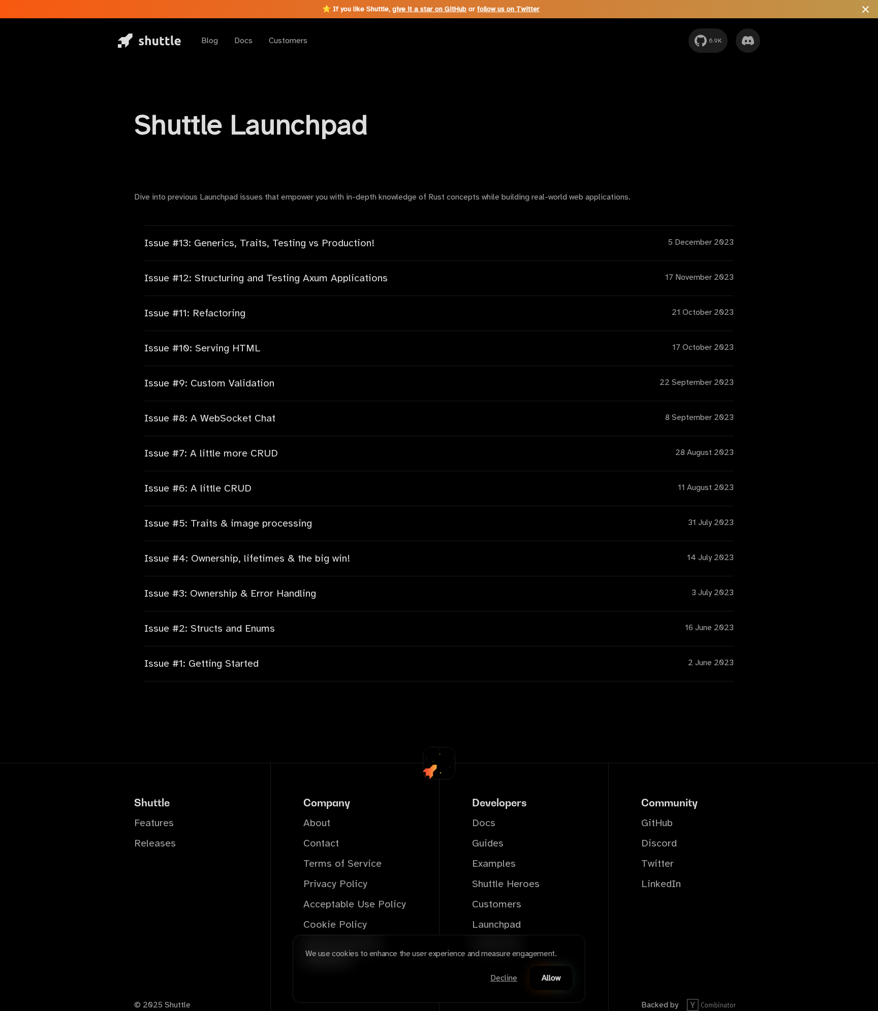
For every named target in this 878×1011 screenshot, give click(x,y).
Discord (659, 843)
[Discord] (748, 40)
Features (154, 823)
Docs (243, 41)
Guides (488, 843)
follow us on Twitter (508, 9)
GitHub (657, 823)
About (316, 823)
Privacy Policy (335, 883)
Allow (551, 978)
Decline (503, 978)
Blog (209, 41)
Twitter (657, 863)
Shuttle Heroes (506, 883)
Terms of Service (342, 863)
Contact (321, 843)
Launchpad (496, 924)
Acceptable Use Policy (354, 904)
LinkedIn (661, 883)
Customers (288, 41)
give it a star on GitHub (429, 9)
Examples (494, 863)
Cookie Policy (335, 924)
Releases (155, 843)
